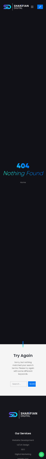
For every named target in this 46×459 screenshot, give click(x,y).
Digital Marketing (23, 454)
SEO (23, 449)
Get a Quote (40, 7)
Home (23, 182)
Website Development (23, 440)
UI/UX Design (23, 444)
